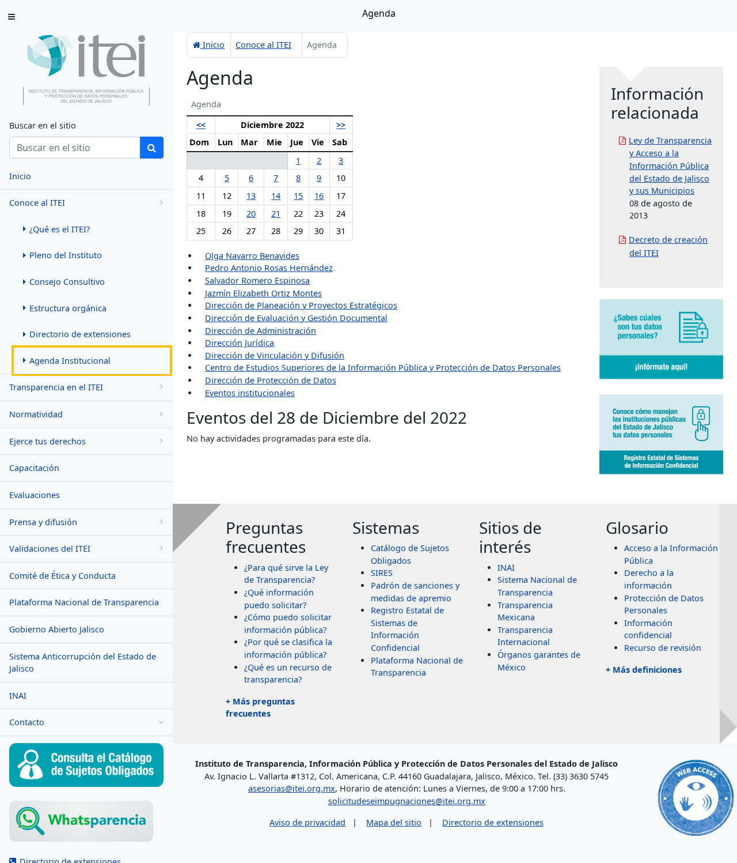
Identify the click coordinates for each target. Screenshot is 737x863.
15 (298, 195)
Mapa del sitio (393, 822)
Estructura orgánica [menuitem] (68, 308)
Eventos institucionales (250, 392)
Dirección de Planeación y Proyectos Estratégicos (301, 305)
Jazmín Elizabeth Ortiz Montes (263, 293)
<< (201, 124)
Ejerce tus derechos (47, 441)
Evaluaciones (34, 494)
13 (251, 195)
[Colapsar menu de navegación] (11, 16)
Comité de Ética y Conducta (62, 575)
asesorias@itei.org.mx (291, 788)
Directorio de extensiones (493, 822)
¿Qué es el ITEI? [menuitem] (59, 229)
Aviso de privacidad (307, 822)
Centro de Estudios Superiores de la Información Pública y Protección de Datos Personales (383, 367)
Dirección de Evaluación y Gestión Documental (296, 317)
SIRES (382, 572)
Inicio (212, 44)
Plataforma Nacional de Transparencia (84, 602)
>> (340, 124)
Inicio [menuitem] (20, 176)
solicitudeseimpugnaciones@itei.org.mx (406, 801)
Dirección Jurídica (239, 342)
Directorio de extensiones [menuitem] (80, 334)
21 (275, 213)
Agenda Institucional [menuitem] (70, 360)
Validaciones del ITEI (49, 548)
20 (251, 213)
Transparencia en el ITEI (56, 387)
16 (319, 195)
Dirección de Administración (260, 330)
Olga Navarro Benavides (252, 255)
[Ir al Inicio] (86, 69)
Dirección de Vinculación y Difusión (274, 355)
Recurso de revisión (662, 647)
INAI (17, 695)
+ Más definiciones (644, 669)
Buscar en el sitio (42, 125)
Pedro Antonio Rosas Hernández (269, 267)
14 (275, 195)
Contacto (26, 722)
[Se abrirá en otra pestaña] (86, 821)
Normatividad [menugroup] (36, 414)
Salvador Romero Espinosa (257, 280)
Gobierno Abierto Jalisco (56, 629)
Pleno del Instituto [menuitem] (65, 255)
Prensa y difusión (43, 522)
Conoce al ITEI (37, 202)
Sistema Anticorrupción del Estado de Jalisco (82, 662)
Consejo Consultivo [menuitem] (67, 281)
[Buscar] (152, 148)
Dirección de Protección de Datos (270, 380)
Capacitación (34, 467)
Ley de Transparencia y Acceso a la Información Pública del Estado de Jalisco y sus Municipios (670, 165)
